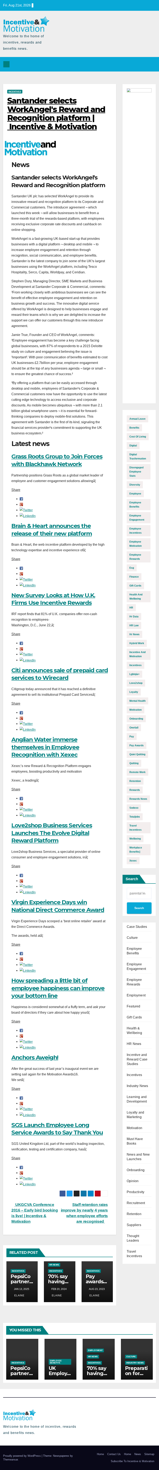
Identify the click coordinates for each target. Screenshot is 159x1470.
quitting (134, 763)
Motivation (134, 1128)
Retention (134, 1214)
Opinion (133, 1181)
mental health (137, 700)
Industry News (137, 1086)
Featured (133, 1006)
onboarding (136, 718)
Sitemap (149, 1454)
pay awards (136, 745)
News (137, 1454)
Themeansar (10, 1459)
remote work (137, 772)
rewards (134, 790)
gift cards (135, 585)
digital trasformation (137, 456)
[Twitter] (26, 510)
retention (135, 781)
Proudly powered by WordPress (22, 1455)
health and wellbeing (135, 596)
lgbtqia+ (134, 674)
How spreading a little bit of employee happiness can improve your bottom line (58, 988)
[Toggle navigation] (151, 64)
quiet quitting (137, 754)
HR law (134, 625)
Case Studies (137, 926)
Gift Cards (134, 1017)
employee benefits (135, 504)
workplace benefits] (135, 849)
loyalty (133, 692)
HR (131, 607)
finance (134, 576)
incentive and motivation (137, 654)
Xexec (133, 860)
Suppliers (134, 1225)
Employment (136, 995)
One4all (133, 727)
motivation (135, 709)
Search (132, 879)
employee (135, 493)
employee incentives (135, 530)
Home (100, 1454)
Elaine (18, 1295)
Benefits (134, 427)
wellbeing (135, 838)
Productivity (135, 1192)
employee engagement (136, 517)
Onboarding (136, 1170)
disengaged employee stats (136, 471)
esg (131, 567)
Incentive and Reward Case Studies (137, 1059)
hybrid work (136, 643)
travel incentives (135, 827)
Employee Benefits (56, 1362)
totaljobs (134, 816)
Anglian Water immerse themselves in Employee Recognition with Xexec (45, 747)
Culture (132, 937)
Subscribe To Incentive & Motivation (132, 1461)
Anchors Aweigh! (34, 1057)
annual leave (137, 418)
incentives (135, 665)
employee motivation (135, 543)
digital (133, 445)
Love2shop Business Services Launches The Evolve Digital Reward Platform (51, 833)
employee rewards (135, 556)
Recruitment (136, 1203)
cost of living (137, 436)
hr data (134, 616)
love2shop (135, 683)
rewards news (138, 798)
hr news (134, 634)
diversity (134, 484)
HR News (54, 1265)
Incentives (14, 91)
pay (131, 736)
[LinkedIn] (28, 515)
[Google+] (21, 504)
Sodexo (133, 807)
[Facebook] (21, 499)
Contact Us (114, 1454)
